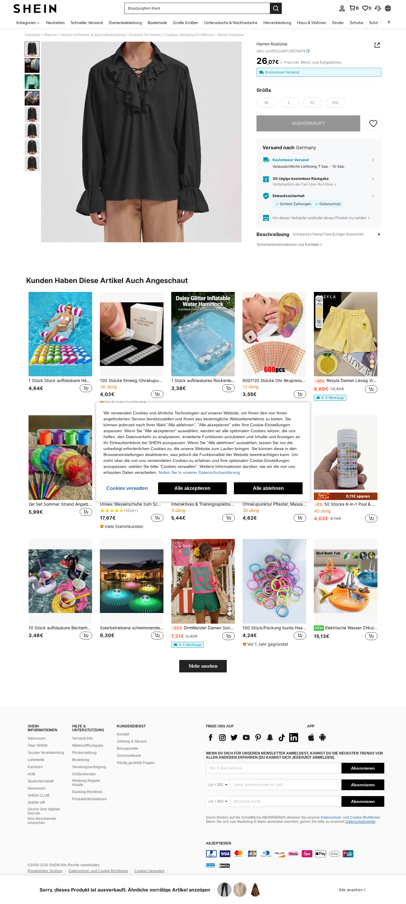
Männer (50, 35)
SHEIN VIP (36, 803)
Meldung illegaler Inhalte (86, 783)
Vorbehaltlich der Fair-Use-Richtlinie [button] (303, 184)
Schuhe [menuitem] (356, 22)
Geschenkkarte (129, 756)
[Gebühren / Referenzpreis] (281, 62)
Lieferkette (36, 760)
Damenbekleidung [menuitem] (125, 22)
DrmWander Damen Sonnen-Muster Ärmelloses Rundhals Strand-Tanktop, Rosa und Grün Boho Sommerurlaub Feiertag (203, 627)
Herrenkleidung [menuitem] (277, 22)
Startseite (33, 35)
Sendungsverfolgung (89, 767)
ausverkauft (308, 123)
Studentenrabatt (40, 781)
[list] (253, 737)
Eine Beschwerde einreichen (42, 821)
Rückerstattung (84, 753)
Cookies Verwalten (149, 871)
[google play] (322, 740)
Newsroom (36, 788)
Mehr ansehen (203, 666)
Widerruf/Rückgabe (87, 745)
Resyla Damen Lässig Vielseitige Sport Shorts (346, 380)
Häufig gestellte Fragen (136, 763)
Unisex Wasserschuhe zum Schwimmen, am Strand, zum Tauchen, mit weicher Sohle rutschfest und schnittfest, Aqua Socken (131, 504)
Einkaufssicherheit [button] (289, 196)
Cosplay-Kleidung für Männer (188, 35)
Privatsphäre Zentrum (45, 871)
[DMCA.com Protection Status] (224, 865)
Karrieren (35, 767)
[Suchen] (276, 8)
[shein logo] (34, 8)
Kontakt (123, 734)
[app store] (311, 740)
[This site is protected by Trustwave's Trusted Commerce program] (210, 865)
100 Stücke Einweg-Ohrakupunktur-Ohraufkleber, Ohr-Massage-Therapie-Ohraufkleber (131, 380)
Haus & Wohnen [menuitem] (311, 22)
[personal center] (342, 8)
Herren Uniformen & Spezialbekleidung (93, 35)
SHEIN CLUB (38, 795)
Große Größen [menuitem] (185, 22)
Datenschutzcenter (360, 822)
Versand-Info (82, 738)
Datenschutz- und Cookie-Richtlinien (350, 817)
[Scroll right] (389, 22)
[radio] (266, 103)
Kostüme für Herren (145, 35)
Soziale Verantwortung (46, 753)
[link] (354, 8)
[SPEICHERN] (373, 123)
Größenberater (84, 774)
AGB (31, 774)
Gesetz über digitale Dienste (44, 811)
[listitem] (60, 349)
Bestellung (80, 760)
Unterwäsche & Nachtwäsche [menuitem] (230, 22)
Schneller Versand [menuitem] (87, 22)
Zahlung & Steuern (132, 741)
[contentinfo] (295, 853)
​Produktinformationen (89, 799)
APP (310, 726)
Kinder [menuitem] (338, 22)
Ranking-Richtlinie (87, 792)
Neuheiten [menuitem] (55, 22)
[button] (377, 8)
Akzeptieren (218, 843)
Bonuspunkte (127, 748)
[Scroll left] (382, 22)
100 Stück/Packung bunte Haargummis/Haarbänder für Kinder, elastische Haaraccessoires (274, 627)
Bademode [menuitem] (157, 22)
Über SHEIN (38, 745)
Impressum (36, 738)
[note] (330, 398)
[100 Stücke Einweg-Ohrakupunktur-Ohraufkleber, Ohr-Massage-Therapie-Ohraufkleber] (131, 334)
